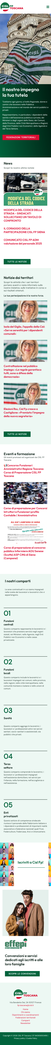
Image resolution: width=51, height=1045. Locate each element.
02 (8, 661)
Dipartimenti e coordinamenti (25, 1015)
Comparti (25, 1020)
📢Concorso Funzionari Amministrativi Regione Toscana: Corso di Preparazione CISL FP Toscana (24, 471)
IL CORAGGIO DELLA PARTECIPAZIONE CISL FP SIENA (24, 230)
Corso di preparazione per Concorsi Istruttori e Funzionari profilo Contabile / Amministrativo (25, 511)
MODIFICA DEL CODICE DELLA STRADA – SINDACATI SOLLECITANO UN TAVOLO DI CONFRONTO (23, 215)
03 (8, 710)
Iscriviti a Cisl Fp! (30, 862)
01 (7, 613)
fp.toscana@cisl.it (25, 1005)
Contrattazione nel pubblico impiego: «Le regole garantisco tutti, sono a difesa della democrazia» (22, 371)
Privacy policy (19, 1038)
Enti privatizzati (11, 814)
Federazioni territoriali (25, 1017)
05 (8, 804)
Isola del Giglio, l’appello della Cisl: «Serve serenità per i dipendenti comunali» (24, 330)
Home (25, 1009)
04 (8, 756)
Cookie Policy (31, 1038)
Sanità (8, 718)
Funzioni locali (9, 671)
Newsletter (25, 1023)
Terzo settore (8, 765)
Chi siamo (25, 1012)
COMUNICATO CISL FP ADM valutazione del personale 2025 (23, 241)
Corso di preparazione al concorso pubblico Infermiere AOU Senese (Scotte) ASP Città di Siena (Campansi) (25, 553)
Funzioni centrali (9, 622)
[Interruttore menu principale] (48, 7)
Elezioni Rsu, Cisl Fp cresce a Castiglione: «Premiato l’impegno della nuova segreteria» (24, 412)
